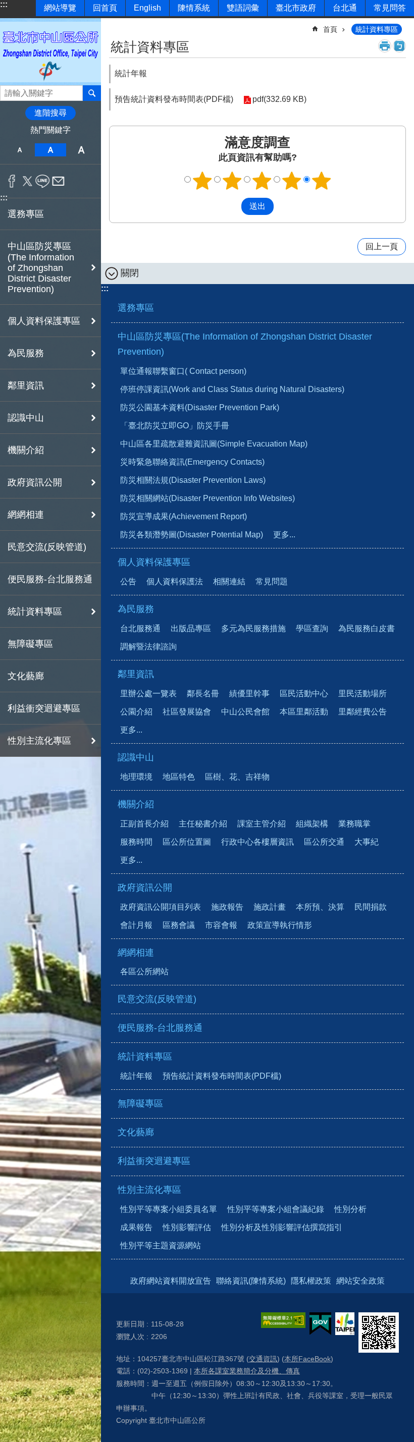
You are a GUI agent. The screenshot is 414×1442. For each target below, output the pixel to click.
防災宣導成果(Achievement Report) (183, 516)
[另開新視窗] (283, 1320)
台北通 (345, 8)
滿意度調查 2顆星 (232, 180)
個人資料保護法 (174, 581)
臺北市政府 (296, 8)
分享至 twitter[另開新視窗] (27, 181)
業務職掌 (354, 823)
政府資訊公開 (145, 887)
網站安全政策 (360, 1281)
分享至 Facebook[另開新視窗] (12, 181)
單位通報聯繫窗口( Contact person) (183, 371)
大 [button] (81, 149)
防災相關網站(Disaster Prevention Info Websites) (207, 498)
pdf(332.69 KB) (279, 99)
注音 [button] (399, 45)
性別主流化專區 (149, 1190)
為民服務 (136, 609)
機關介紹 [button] (26, 450)
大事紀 (366, 842)
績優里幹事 (249, 693)
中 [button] (50, 149)
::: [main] (115, 25)
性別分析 (350, 1209)
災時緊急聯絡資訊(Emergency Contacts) (192, 462)
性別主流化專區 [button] (39, 741)
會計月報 (136, 925)
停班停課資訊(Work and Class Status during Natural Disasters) (232, 389)
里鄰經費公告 (362, 711)
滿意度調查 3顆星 (262, 180)
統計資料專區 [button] (35, 611)
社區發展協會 (187, 711)
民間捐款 (370, 907)
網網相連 (136, 953)
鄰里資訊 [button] (26, 385)
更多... (284, 534)
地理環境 (136, 776)
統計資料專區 (376, 29)
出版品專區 (191, 628)
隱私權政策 (311, 1281)
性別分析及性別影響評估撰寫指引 (281, 1227)
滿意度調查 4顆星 (291, 180)
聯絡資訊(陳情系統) (251, 1281)
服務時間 (136, 842)
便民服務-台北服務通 (50, 579)
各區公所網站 (144, 971)
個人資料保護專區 (154, 562)
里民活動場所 (362, 693)
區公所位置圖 (187, 842)
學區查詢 (312, 628)
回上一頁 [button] (382, 246)
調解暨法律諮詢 (148, 646)
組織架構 (312, 823)
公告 (128, 581)
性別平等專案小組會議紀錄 (275, 1209)
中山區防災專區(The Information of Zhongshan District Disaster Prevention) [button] (41, 267)
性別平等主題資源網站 (160, 1245)
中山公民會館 (245, 711)
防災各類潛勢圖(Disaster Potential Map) (191, 534)
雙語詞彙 (243, 8)
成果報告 (136, 1227)
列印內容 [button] (384, 45)
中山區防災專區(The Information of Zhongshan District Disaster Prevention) (245, 344)
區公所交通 (324, 842)
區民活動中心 (304, 693)
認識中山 (136, 757)
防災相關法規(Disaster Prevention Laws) (193, 480)
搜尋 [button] (92, 92)
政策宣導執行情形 (279, 925)
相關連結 (229, 581)
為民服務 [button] (26, 353)
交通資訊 (263, 1359)
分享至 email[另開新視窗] (58, 181)
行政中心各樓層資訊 (257, 842)
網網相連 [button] (26, 515)
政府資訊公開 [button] (35, 482)
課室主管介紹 (261, 823)
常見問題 (271, 581)
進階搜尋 (50, 112)
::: (4, 4)
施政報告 (227, 907)
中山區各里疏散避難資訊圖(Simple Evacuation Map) (213, 443)
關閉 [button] (130, 273)
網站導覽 (60, 8)
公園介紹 (136, 711)
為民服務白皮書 (366, 628)
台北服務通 (140, 628)
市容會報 (221, 925)
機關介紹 (136, 804)
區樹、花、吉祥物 (237, 776)
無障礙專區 (30, 644)
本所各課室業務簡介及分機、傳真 (247, 1371)
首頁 (330, 29)
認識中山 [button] (26, 418)
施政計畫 (269, 907)
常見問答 (390, 8)
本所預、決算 (320, 907)
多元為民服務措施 (253, 628)
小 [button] (19, 149)
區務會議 (179, 925)
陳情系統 (194, 8)
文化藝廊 (26, 676)
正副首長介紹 (144, 823)
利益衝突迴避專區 (44, 708)
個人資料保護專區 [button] (44, 321)
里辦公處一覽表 (148, 693)
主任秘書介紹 (203, 823)
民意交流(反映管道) (47, 547)
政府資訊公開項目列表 (160, 907)
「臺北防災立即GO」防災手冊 (174, 425)
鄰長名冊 (203, 693)
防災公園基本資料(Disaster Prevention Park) (199, 407)
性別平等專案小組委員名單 (168, 1209)
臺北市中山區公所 (50, 52)
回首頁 (105, 8)
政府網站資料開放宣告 (170, 1281)
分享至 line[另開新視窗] (42, 181)
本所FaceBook (307, 1359)
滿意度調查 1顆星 (202, 180)
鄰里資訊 (136, 674)
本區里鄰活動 (304, 711)
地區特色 (179, 776)
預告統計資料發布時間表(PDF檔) (222, 1076)
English (147, 8)
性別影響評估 (187, 1227)
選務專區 (26, 214)
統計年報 (131, 73)
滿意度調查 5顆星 (321, 180)
